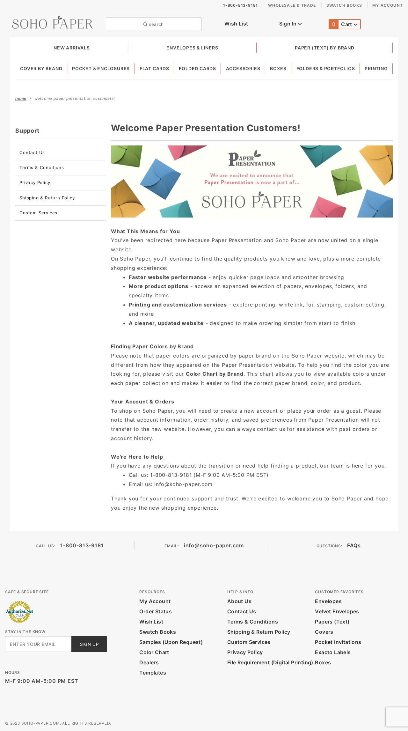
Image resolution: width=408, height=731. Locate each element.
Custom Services (38, 212)
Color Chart (154, 652)
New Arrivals (72, 47)
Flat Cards (154, 68)
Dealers (149, 662)
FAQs (354, 545)
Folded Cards (197, 68)
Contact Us (32, 152)
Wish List (236, 23)
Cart (342, 24)
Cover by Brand (41, 68)
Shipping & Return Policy (47, 197)
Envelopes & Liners (192, 47)
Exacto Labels (333, 652)
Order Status (155, 611)
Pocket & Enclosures (101, 68)
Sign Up (89, 644)
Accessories (243, 68)
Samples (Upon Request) (171, 642)
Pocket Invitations (338, 642)
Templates (152, 672)
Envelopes (328, 601)
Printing (376, 68)
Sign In (288, 23)
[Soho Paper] (52, 21)
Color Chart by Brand (215, 374)
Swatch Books (344, 5)
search (156, 24)
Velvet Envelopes (337, 611)
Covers (324, 632)
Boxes (278, 68)
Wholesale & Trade (292, 5)
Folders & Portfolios (325, 68)
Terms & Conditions (41, 167)
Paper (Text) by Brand (324, 47)
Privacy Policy (34, 182)
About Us (239, 601)
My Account (387, 5)
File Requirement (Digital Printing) (270, 662)
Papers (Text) (332, 621)
